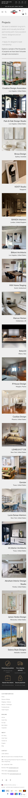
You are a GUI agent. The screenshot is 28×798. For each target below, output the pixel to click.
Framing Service (5, 707)
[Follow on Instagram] (6, 780)
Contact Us (4, 740)
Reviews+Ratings (6, 699)
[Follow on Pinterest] (10, 780)
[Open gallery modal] (14, 77)
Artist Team (4, 738)
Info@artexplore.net (13, 767)
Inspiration (4, 728)
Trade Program (5, 709)
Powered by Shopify (18, 787)
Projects (3, 743)
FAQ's (3, 697)
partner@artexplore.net (15, 774)
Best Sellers (4, 725)
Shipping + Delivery (6, 702)
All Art (3, 717)
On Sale (3, 722)
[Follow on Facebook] (2, 780)
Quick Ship (4, 720)
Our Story (4, 735)
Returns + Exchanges (7, 704)
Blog (3, 746)
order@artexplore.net (13, 770)
